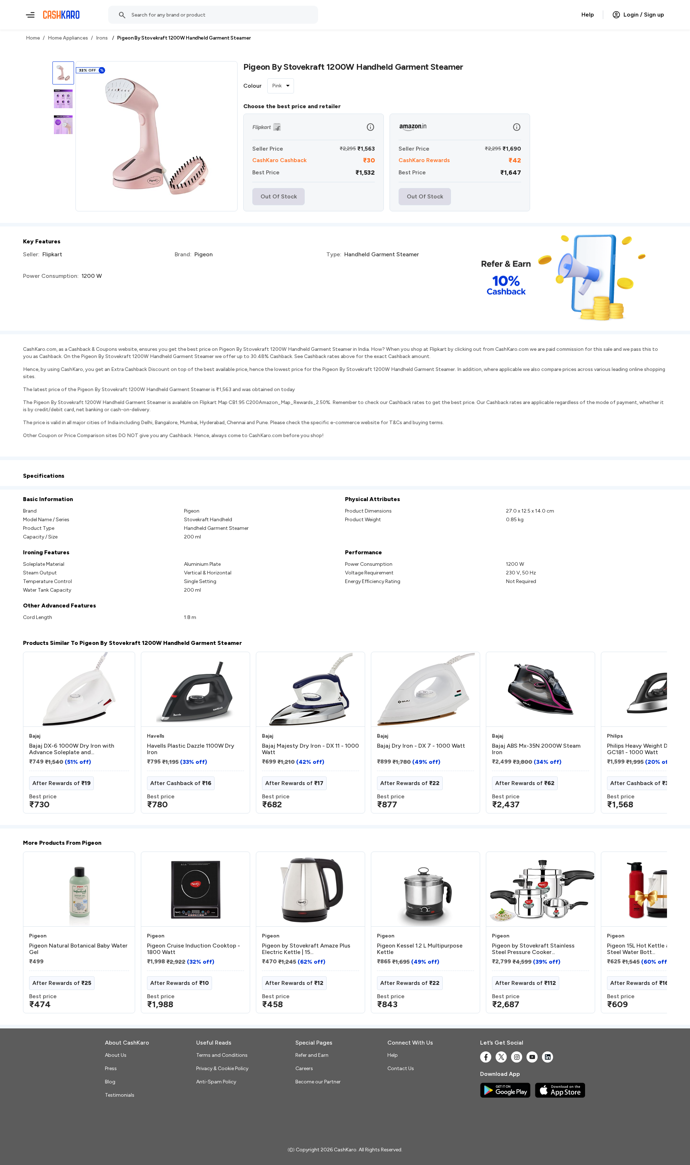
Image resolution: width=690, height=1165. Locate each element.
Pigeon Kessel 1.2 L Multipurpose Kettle (420, 948)
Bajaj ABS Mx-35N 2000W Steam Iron (536, 749)
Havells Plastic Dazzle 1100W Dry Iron (190, 749)
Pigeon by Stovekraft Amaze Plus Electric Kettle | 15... (306, 948)
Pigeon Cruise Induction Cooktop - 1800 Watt (193, 948)
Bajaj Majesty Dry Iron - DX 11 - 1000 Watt (310, 749)
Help (587, 14)
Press (111, 1068)
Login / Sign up (644, 14)
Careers (304, 1068)
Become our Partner (318, 1082)
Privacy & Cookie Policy (222, 1068)
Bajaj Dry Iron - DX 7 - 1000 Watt (421, 746)
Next (647, 735)
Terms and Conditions (222, 1055)
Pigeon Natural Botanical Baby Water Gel (78, 948)
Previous (38, 735)
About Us (115, 1055)
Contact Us (400, 1068)
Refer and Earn (311, 1055)
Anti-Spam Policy (216, 1082)
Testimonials (119, 1095)
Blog (110, 1082)
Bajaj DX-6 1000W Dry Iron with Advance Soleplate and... (71, 749)
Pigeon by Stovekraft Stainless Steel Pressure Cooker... (533, 948)
